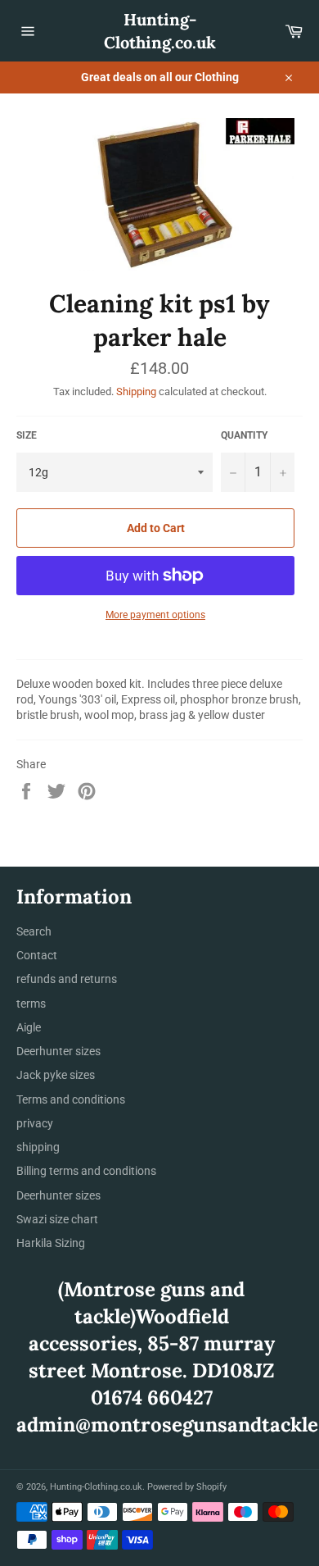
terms (31, 1003)
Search (34, 931)
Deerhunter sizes (58, 1051)
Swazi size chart (57, 1219)
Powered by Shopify (187, 1487)
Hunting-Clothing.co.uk (160, 30)
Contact (36, 955)
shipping (38, 1147)
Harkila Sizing (50, 1243)
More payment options (155, 615)
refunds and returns (66, 979)
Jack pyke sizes (55, 1074)
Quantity (244, 435)
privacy (34, 1123)
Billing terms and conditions (86, 1170)
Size (26, 435)
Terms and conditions (70, 1099)
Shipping (136, 391)
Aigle (28, 1027)
